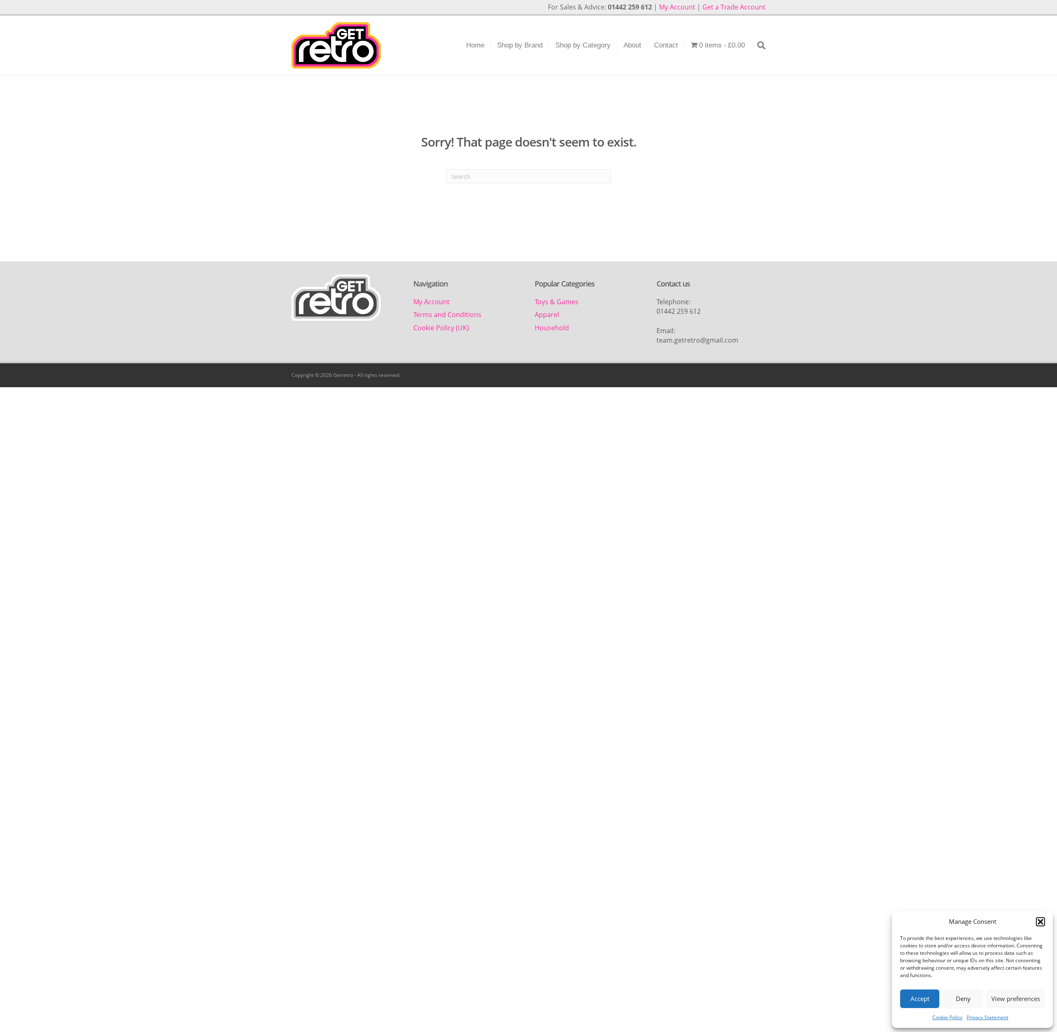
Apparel (547, 314)
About (632, 45)
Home (475, 45)
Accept (919, 998)
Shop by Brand (520, 45)
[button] (1040, 922)
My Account (677, 7)
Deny (963, 998)
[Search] (758, 45)
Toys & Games (556, 301)
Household (552, 327)
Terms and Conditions (447, 314)
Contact (666, 45)
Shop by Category (583, 45)
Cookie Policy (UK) (441, 327)
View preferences (1015, 998)
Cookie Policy (947, 1017)
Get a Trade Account (733, 7)
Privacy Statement (987, 1017)
